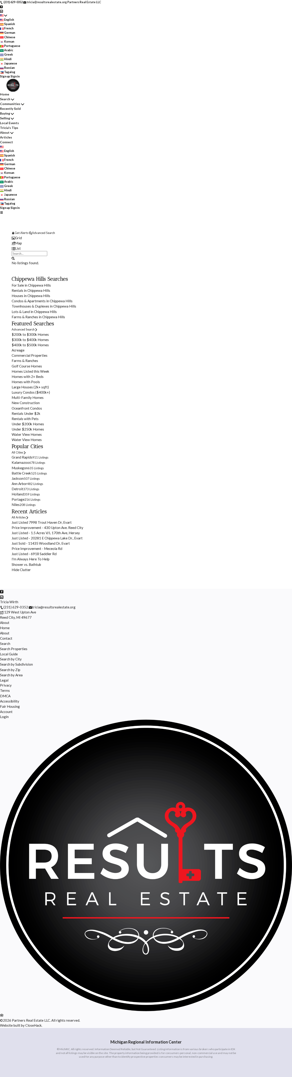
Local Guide (9, 654)
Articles (6, 137)
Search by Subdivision (16, 664)
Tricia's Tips (9, 128)
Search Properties (13, 649)
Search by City (11, 659)
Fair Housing (10, 706)
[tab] (146, 238)
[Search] (13, 258)
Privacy (6, 685)
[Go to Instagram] (1, 11)
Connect (6, 142)
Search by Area (11, 675)
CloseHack (33, 1025)
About (5, 132)
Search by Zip (10, 670)
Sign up (5, 76)
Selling (5, 118)
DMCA (5, 696)
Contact (6, 638)
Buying (5, 113)
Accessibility (9, 701)
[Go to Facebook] (1, 6)
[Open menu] (1, 212)
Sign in (15, 76)
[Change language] (3, 15)
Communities (10, 104)
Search (5, 99)
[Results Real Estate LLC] (146, 1010)
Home (4, 94)
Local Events (9, 123)
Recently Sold (10, 108)
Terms (5, 690)
